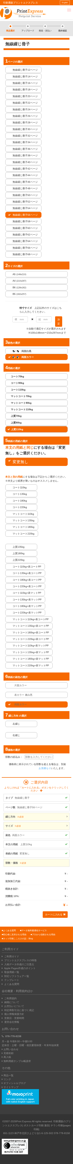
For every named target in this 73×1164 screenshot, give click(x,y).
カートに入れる (54, 914)
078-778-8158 (13, 1036)
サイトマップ (11, 1087)
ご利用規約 (10, 998)
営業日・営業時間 (14, 1018)
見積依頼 (8, 1053)
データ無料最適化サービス (34, 930)
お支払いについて (14, 1006)
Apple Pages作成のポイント (20, 968)
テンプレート (11, 980)
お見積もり (45, 768)
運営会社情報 (11, 1022)
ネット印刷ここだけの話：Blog (18, 938)
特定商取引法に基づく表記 (19, 1010)
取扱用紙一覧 (11, 972)
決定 (58, 321)
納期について (11, 1002)
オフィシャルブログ (15, 1083)
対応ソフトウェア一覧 (16, 976)
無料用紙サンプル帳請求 (17, 1061)
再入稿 (7, 1057)
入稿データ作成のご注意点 (19, 964)
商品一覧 (8, 1075)
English (65, 3)
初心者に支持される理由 (14, 934)
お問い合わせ (11, 1049)
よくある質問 (9, 930)
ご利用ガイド (11, 956)
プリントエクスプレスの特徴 (20, 960)
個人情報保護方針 (14, 1014)
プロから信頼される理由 (43, 934)
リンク (7, 1079)
